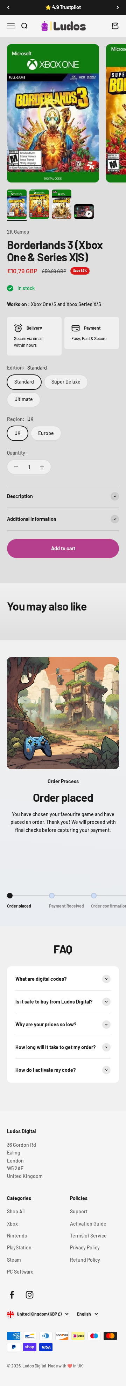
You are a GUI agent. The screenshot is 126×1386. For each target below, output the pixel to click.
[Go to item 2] (39, 205)
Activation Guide (88, 1224)
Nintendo (17, 1236)
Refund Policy (85, 1260)
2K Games (18, 232)
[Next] (118, 7)
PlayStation (19, 1247)
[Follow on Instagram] (29, 1294)
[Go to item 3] (61, 205)
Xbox (12, 1224)
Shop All (15, 1211)
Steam (14, 1260)
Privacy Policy (85, 1247)
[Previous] (8, 7)
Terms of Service (88, 1236)
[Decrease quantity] (16, 467)
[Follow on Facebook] (11, 1294)
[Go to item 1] (17, 205)
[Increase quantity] (42, 467)
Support (79, 1211)
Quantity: (17, 453)
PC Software (20, 1272)
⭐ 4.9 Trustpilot (63, 7)
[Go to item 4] (84, 212)
